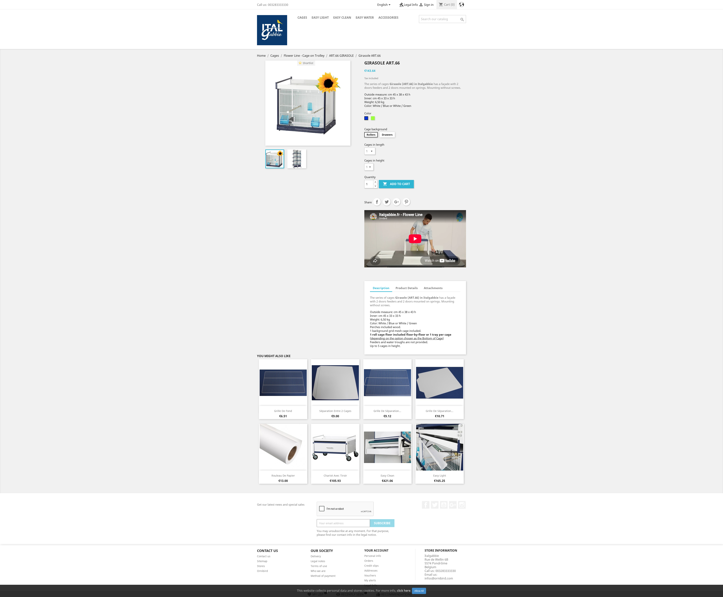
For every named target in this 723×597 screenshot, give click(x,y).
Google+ (396, 202)
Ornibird (262, 571)
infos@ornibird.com (439, 578)
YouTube (444, 505)
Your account (376, 550)
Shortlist (308, 63)
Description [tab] (381, 288)
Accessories (388, 17)
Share (377, 202)
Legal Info (408, 5)
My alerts (370, 580)
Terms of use (319, 566)
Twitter (435, 505)
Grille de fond (283, 411)
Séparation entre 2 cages (335, 411)
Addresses (371, 570)
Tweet (386, 202)
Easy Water (365, 17)
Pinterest (406, 202)
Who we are (318, 571)
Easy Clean (342, 17)
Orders (368, 561)
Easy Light (320, 17)
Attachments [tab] (433, 288)
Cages (302, 17)
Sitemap (262, 561)
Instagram (462, 505)
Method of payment (323, 576)
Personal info (372, 556)
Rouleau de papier (283, 475)
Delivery (316, 556)
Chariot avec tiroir (335, 475)
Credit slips (371, 565)
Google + (453, 505)
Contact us (263, 556)
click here (403, 591)
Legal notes (318, 561)
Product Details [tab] (407, 288)
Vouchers (370, 575)
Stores (261, 566)
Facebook (425, 505)
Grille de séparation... (387, 411)
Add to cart (396, 184)
